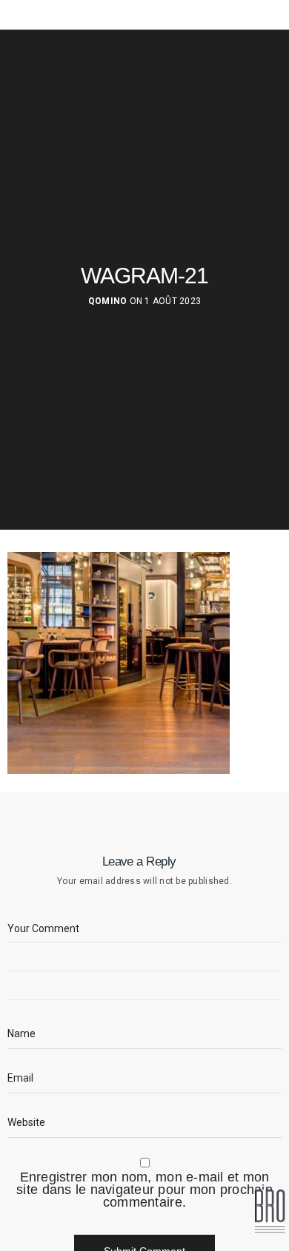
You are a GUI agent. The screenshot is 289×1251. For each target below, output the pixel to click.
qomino (107, 301)
